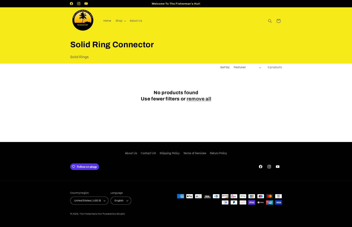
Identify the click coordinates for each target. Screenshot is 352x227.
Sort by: (225, 67)
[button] (120, 21)
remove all (199, 98)
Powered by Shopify (114, 214)
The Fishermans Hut (91, 214)
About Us (131, 153)
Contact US (148, 153)
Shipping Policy (169, 153)
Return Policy (218, 153)
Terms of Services (194, 153)
